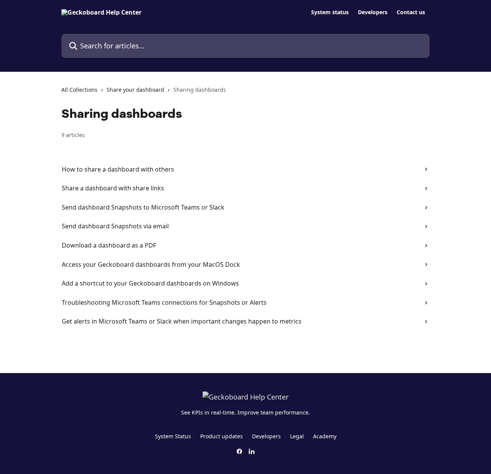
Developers (372, 12)
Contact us (411, 12)
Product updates (221, 436)
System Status (173, 436)
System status (330, 12)
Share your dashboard (135, 89)
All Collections (79, 89)
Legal (297, 436)
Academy (324, 436)
